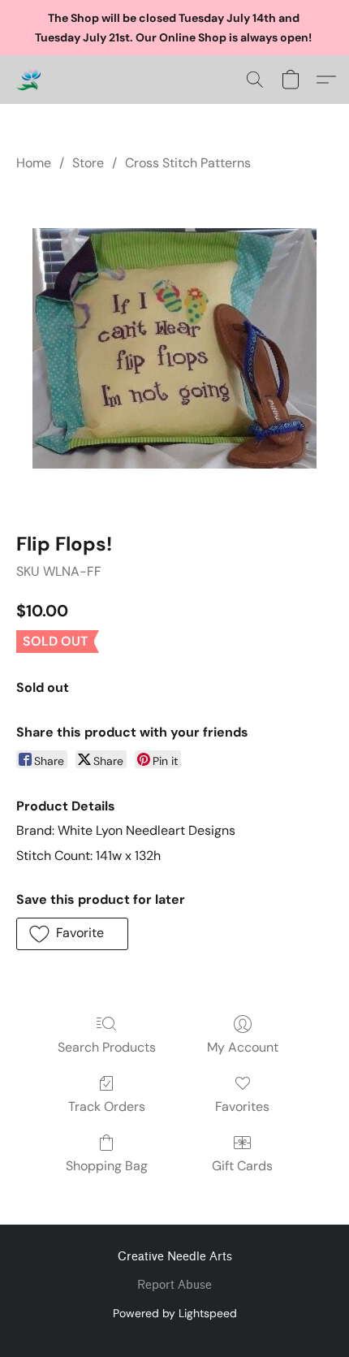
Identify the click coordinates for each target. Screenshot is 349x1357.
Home (33, 162)
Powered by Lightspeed (175, 1313)
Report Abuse (174, 1285)
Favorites (242, 1106)
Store (88, 162)
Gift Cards (242, 1165)
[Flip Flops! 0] (174, 348)
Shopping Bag (107, 1165)
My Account (242, 1047)
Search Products (107, 1047)
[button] (29, 79)
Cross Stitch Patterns (188, 162)
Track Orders (106, 1106)
